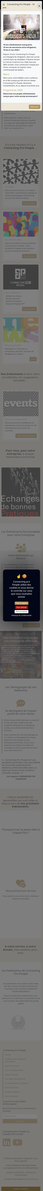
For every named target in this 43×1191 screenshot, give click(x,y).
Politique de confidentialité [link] (21, 615)
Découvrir (34, 107)
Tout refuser (21, 607)
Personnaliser (21, 611)
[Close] (39, 6)
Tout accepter (21, 603)
